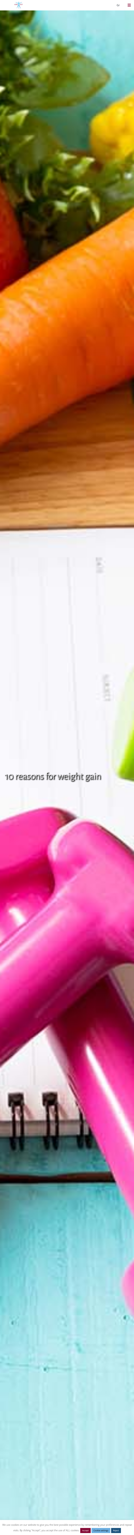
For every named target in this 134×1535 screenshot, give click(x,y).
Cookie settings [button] (100, 1530)
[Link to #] (129, 5)
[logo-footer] (19, 3)
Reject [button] (116, 1530)
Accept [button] (85, 1530)
